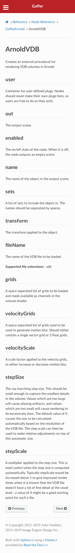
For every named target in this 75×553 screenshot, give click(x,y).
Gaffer (37, 6)
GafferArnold (15, 29)
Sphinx (26, 540)
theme (49, 540)
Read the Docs (34, 545)
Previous (18, 508)
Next (60, 508)
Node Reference (43, 22)
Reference (20, 22)
